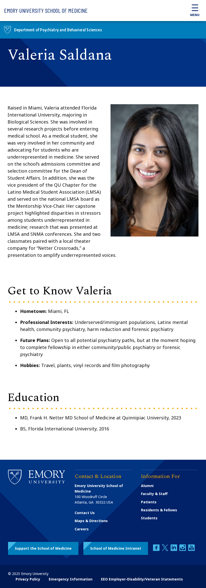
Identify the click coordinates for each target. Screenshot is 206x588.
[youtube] (191, 549)
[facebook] (157, 549)
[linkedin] (174, 549)
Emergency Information (70, 579)
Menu (194, 15)
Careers (82, 529)
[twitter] (165, 549)
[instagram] (183, 549)
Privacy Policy (28, 579)
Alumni (147, 485)
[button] (43, 548)
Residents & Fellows (159, 510)
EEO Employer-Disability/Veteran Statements (142, 579)
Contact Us (85, 512)
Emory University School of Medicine (46, 10)
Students (149, 518)
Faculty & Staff (154, 493)
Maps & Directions (91, 520)
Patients (149, 502)
